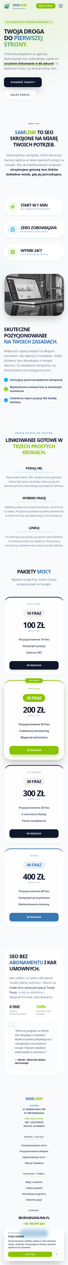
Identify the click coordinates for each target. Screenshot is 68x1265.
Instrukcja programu (34, 1193)
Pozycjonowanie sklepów (34, 1151)
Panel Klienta (46, 6)
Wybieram (34, 665)
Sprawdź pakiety (23, 82)
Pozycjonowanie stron (34, 1145)
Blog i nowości (34, 1182)
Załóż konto (20, 94)
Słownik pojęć (34, 1199)
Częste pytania (34, 1187)
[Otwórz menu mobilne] (60, 6)
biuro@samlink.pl (34, 1218)
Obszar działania (34, 1163)
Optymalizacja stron (34, 1157)
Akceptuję (30, 1254)
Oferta (14, 22)
